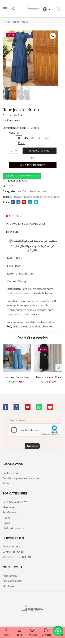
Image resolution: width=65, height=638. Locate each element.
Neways (27, 196)
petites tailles (51, 196)
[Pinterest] (24, 202)
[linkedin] (30, 202)
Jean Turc (22, 191)
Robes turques (20, 21)
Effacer (21, 143)
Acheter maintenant (34, 165)
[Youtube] (50, 407)
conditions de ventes (41, 326)
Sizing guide (13, 120)
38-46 (12, 196)
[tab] (13, 216)
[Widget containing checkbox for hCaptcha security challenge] (35, 430)
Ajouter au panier (41, 151)
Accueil (6, 21)
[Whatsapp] (39, 407)
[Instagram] (16, 407)
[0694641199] (10, 240)
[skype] (35, 202)
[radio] (19, 138)
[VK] (18, 202)
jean (19, 196)
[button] (22, 175)
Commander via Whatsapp (23, 176)
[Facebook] (13, 202)
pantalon (38, 196)
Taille (12, 133)
